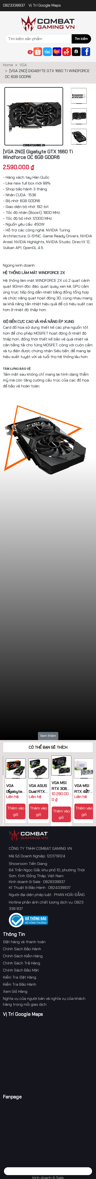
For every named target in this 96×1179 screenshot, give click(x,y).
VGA (23, 64)
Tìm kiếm (81, 39)
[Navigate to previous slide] (9, 116)
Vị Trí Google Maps (45, 5)
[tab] (13, 1171)
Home (8, 64)
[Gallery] (34, 116)
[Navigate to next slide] (58, 116)
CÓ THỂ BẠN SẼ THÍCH (48, 747)
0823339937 (14, 5)
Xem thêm (48, 735)
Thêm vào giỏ (13, 811)
